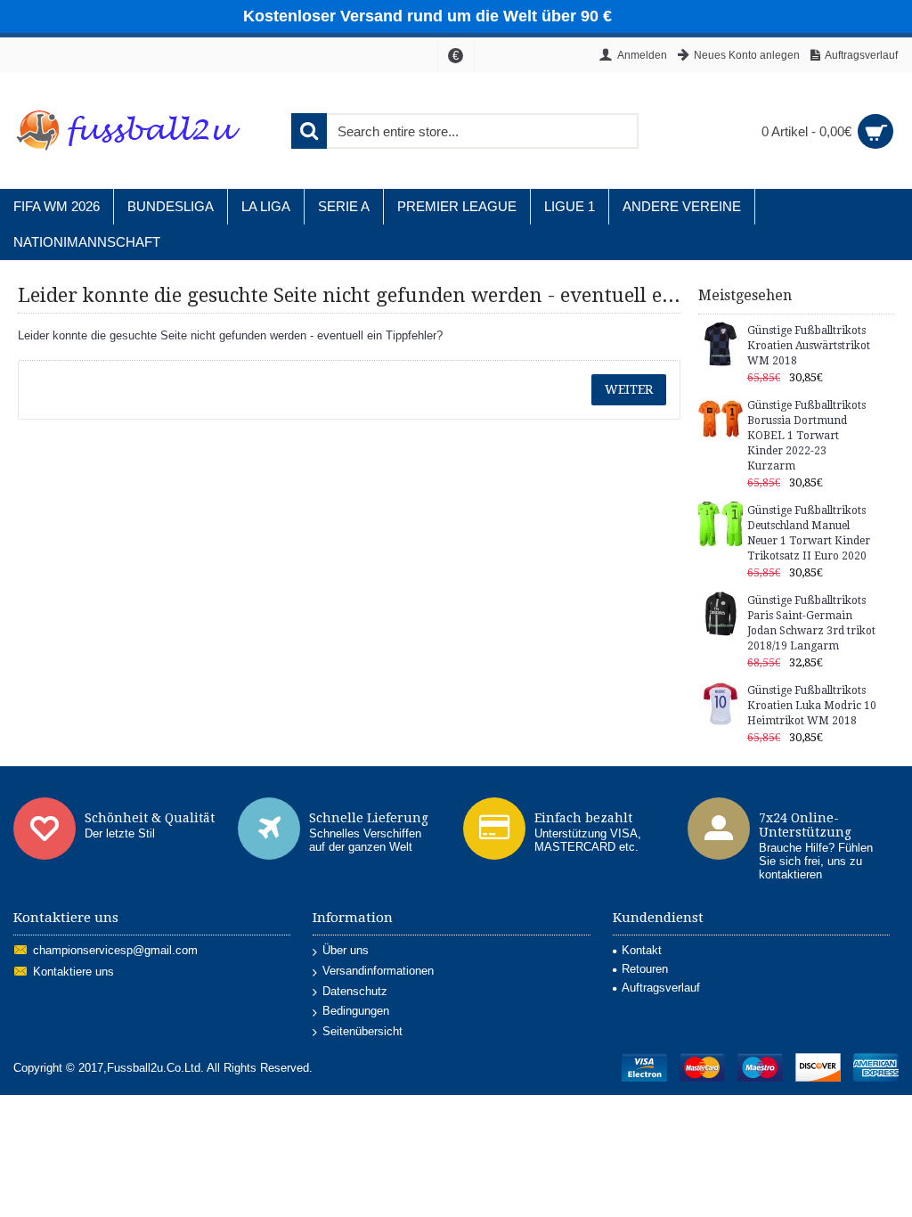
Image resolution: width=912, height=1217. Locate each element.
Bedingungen (355, 1010)
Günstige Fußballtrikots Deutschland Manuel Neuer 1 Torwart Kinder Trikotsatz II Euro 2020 (808, 533)
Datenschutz (354, 991)
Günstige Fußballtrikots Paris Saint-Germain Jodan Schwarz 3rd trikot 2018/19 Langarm (811, 623)
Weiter (629, 389)
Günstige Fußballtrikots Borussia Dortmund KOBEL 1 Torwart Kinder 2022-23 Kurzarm (806, 435)
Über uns (345, 950)
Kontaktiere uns (73, 972)
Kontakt (642, 950)
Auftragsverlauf (661, 987)
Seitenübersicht (362, 1031)
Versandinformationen (378, 970)
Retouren (645, 969)
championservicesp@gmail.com (115, 951)
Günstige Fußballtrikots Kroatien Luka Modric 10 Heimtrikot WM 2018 (811, 705)
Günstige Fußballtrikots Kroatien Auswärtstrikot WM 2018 (808, 345)
